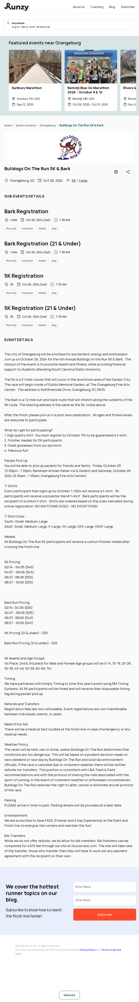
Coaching (96, 7)
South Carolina (26, 125)
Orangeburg (48, 125)
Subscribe (128, 7)
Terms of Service (111, 949)
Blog (112, 7)
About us (79, 7)
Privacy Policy (87, 949)
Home (8, 125)
